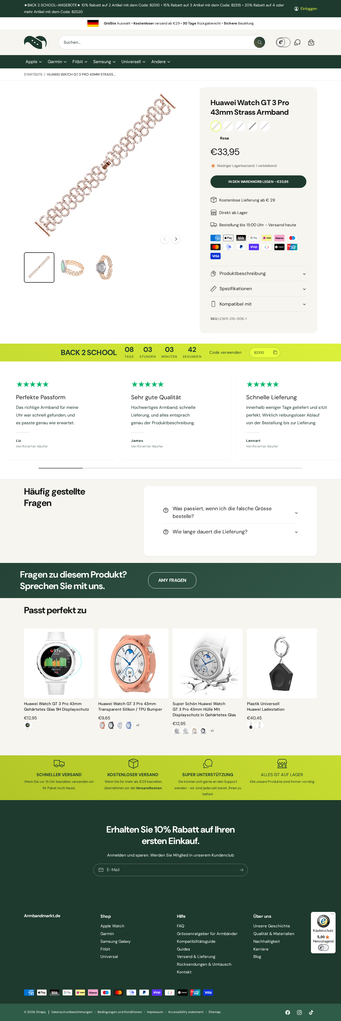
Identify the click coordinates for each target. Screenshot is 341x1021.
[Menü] (332, 915)
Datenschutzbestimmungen (71, 1012)
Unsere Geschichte (271, 926)
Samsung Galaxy (115, 941)
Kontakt (184, 972)
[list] (170, 23)
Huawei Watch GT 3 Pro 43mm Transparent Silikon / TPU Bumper (130, 706)
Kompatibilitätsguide (196, 941)
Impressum (155, 1012)
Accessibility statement (185, 1012)
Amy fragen (172, 580)
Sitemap (215, 1012)
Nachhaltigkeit (266, 941)
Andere (158, 61)
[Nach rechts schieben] (176, 239)
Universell (131, 61)
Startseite (33, 74)
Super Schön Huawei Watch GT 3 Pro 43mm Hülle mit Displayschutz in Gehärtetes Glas (204, 709)
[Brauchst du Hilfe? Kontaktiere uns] (297, 42)
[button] (33, 61)
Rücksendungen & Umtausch (204, 964)
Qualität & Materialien (273, 933)
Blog (257, 956)
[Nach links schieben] (165, 239)
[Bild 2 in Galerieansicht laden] (72, 267)
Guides (183, 949)
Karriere (261, 949)
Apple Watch (112, 926)
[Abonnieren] (241, 869)
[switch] (323, 947)
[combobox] (162, 42)
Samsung (102, 61)
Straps (41, 1012)
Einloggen (309, 8)
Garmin (55, 61)
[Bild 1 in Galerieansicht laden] (39, 267)
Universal (109, 956)
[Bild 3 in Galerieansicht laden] (105, 267)
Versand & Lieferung (196, 956)
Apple (31, 61)
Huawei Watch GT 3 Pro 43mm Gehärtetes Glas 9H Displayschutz (56, 706)
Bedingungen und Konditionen (120, 1012)
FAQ (180, 926)
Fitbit (77, 61)
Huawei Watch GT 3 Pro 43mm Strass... (81, 74)
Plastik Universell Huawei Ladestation (266, 706)
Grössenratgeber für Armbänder (207, 933)
